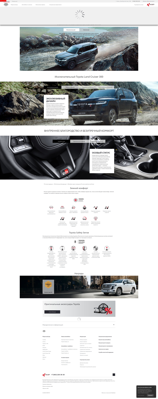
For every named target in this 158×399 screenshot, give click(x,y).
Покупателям (7, 1)
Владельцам (14, 1)
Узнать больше (52, 312)
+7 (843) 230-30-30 (136, 1)
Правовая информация (47, 384)
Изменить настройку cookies (48, 386)
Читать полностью (141, 395)
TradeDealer (113, 392)
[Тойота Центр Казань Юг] (150, 4)
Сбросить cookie (46, 388)
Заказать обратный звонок (148, 1)
